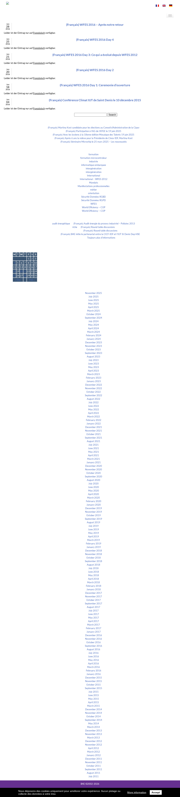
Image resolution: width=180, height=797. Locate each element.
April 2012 (93, 748)
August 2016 (93, 649)
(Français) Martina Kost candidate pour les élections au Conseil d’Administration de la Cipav (93, 127)
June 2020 (93, 487)
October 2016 (93, 642)
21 (25, 271)
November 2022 (93, 388)
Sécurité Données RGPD (93, 200)
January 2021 (93, 462)
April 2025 (93, 307)
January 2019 (93, 547)
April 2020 (93, 494)
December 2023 (93, 342)
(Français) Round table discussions (98, 227)
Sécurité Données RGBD (93, 196)
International (93, 175)
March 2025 (93, 310)
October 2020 (93, 473)
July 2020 (93, 483)
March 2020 (93, 497)
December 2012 (93, 741)
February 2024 (93, 335)
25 (14, 275)
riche (74, 227)
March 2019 (93, 540)
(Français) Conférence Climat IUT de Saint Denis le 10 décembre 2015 (95, 100)
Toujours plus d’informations (101, 237)
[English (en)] (164, 5)
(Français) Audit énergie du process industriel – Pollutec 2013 (104, 223)
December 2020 (93, 465)
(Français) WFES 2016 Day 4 (95, 39)
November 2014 (93, 712)
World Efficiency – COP (93, 207)
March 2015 (93, 705)
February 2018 (93, 585)
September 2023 (93, 353)
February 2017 (93, 628)
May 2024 (93, 324)
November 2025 (93, 293)
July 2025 (93, 296)
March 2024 (93, 331)
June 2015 (93, 695)
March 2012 (93, 751)
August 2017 (93, 607)
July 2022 (93, 402)
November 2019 (93, 511)
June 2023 (93, 363)
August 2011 (93, 772)
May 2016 (93, 660)
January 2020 (93, 504)
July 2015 (93, 691)
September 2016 (93, 645)
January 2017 (93, 631)
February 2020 (93, 501)
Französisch (39, 32)
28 (25, 275)
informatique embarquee (93, 165)
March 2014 (93, 727)
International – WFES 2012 (93, 179)
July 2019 (93, 525)
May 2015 (93, 698)
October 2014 (93, 716)
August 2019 (93, 522)
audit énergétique (61, 223)
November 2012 (93, 744)
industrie (93, 161)
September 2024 (93, 317)
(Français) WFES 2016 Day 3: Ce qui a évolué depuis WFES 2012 (94, 55)
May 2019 (93, 533)
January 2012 (93, 755)
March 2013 (93, 737)
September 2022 (93, 395)
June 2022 (93, 405)
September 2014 (93, 719)
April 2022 (93, 413)
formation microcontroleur (93, 157)
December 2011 (93, 758)
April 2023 (93, 370)
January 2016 (93, 674)
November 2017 (93, 596)
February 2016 (93, 670)
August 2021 (93, 441)
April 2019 (93, 536)
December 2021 (93, 427)
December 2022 (93, 384)
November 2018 (93, 554)
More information (136, 792)
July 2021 (93, 444)
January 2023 (93, 381)
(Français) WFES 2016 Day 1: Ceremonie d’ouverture (95, 85)
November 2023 (93, 346)
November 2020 (93, 469)
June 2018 (93, 571)
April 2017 (93, 621)
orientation (93, 193)
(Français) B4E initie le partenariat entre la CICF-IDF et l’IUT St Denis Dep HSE (100, 234)
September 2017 (93, 603)
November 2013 (93, 734)
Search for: (68, 114)
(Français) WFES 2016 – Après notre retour (95, 24)
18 (14, 271)
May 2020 (93, 490)
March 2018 (93, 582)
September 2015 (93, 688)
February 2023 (93, 377)
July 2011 (93, 776)
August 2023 (93, 356)
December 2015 (93, 677)
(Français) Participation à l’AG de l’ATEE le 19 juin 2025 (93, 131)
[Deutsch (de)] (170, 5)
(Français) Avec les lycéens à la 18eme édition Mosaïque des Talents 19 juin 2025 (93, 134)
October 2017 (93, 600)
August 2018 (93, 564)
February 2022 (93, 420)
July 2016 (93, 652)
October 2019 (93, 515)
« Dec (18, 279)
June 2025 (93, 300)
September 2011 (93, 769)
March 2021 (93, 458)
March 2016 (93, 667)
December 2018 (93, 550)
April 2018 (93, 578)
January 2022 (93, 423)
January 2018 (93, 589)
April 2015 (93, 702)
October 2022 (93, 391)
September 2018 (93, 561)
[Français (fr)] (157, 5)
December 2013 (93, 730)
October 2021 (93, 434)
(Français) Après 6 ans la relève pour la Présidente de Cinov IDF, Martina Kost (93, 138)
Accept (156, 792)
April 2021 (93, 455)
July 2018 (93, 568)
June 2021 (93, 448)
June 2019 (93, 529)
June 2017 (93, 614)
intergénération (93, 168)
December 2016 (93, 635)
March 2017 (93, 624)
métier (93, 189)
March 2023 (93, 374)
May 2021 (93, 451)
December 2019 (93, 508)
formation (93, 154)
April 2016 (93, 663)
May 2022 (93, 409)
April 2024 (93, 328)
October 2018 (93, 557)
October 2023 (93, 349)
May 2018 (93, 575)
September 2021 (93, 437)
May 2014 (93, 723)
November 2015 (93, 681)
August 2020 (93, 480)
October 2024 (93, 314)
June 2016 (93, 656)
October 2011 (93, 765)
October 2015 (93, 684)
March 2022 (93, 416)
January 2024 (93, 338)
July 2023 (93, 360)
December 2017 (93, 592)
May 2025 (93, 303)
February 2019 (93, 543)
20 (21, 271)
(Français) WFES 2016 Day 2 (95, 70)
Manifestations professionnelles (94, 186)
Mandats (93, 182)
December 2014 (93, 709)
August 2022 (93, 398)
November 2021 (93, 430)
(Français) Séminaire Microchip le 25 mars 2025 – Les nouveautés (93, 141)
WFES (94, 203)
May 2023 (93, 367)
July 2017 (93, 610)
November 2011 (93, 762)
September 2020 (93, 476)
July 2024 (93, 321)
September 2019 (93, 518)
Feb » (32, 279)
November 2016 (93, 638)
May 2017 (93, 617)
